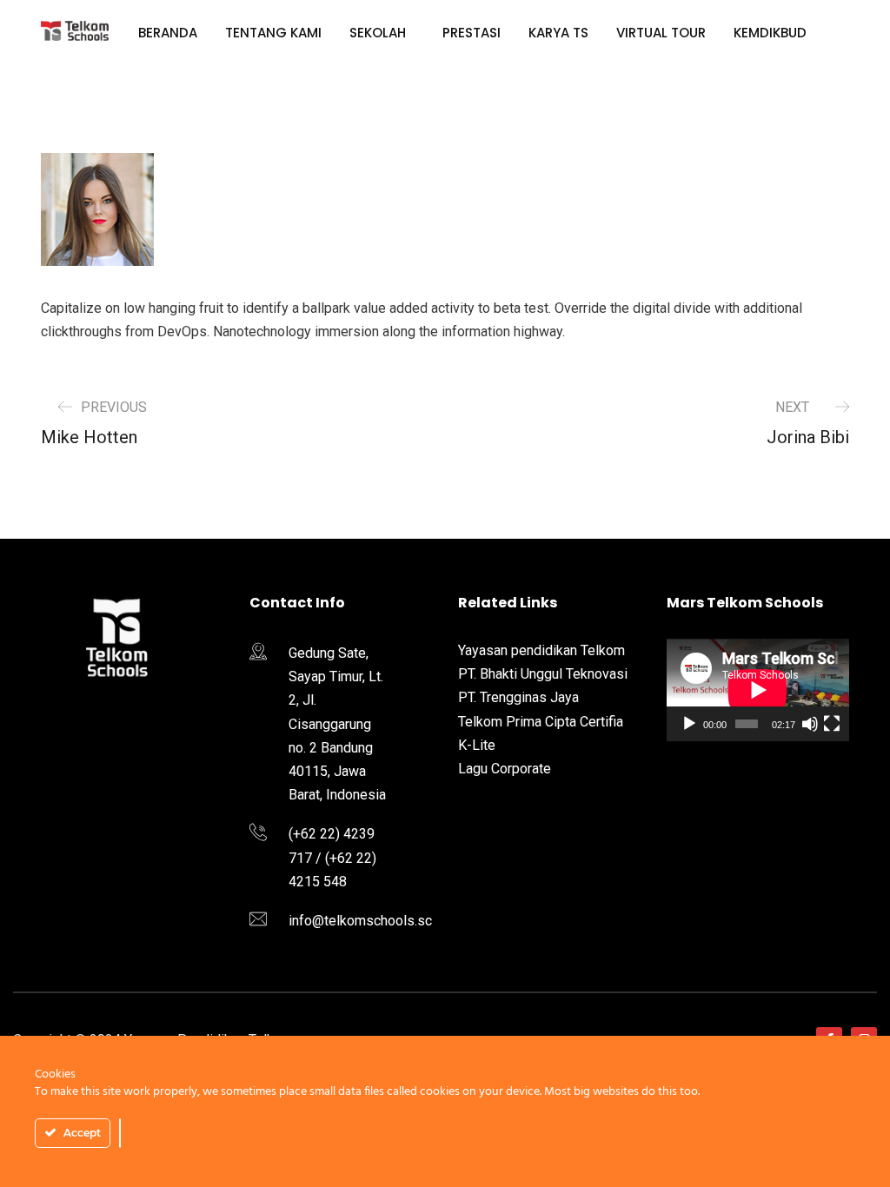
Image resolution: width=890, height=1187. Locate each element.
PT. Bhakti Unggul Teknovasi (543, 674)
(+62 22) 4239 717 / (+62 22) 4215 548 (332, 857)
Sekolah (377, 32)
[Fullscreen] (831, 724)
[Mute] (810, 724)
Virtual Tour (661, 32)
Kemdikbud (770, 32)
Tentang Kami (273, 32)
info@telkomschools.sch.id (371, 920)
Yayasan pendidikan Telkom (541, 650)
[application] (758, 690)
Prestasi (471, 32)
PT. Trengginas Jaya (518, 697)
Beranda (167, 32)
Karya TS (558, 32)
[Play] (689, 724)
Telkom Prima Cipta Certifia (540, 721)
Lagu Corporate (504, 768)
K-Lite (476, 745)
